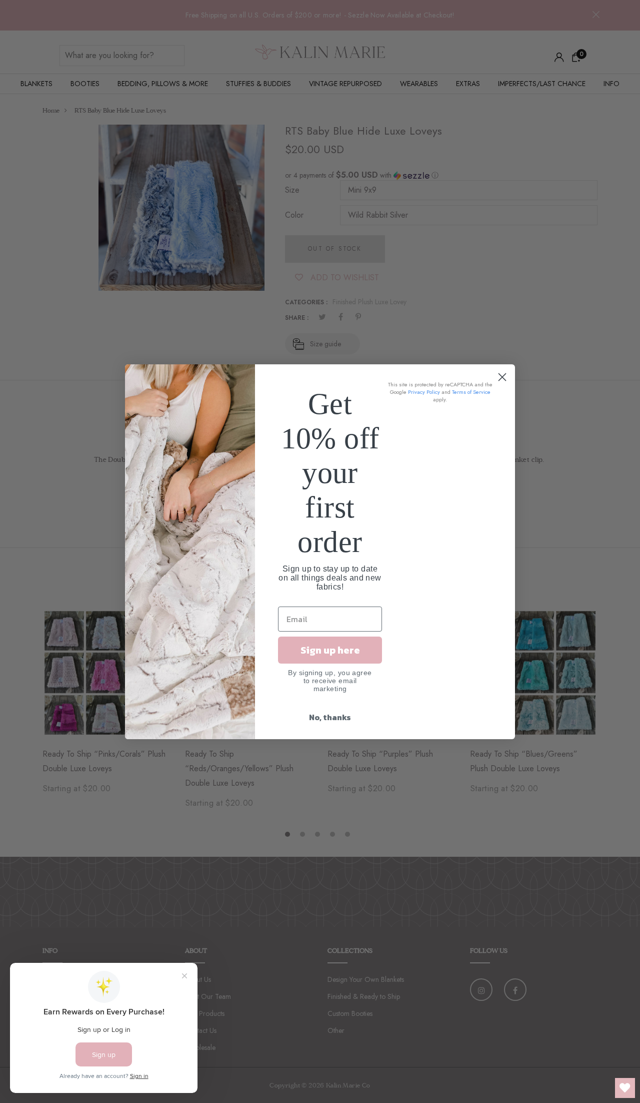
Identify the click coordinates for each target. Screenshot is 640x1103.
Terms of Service (471, 392)
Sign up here (330, 650)
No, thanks (330, 717)
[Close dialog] (502, 377)
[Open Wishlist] (625, 1088)
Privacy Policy (424, 392)
